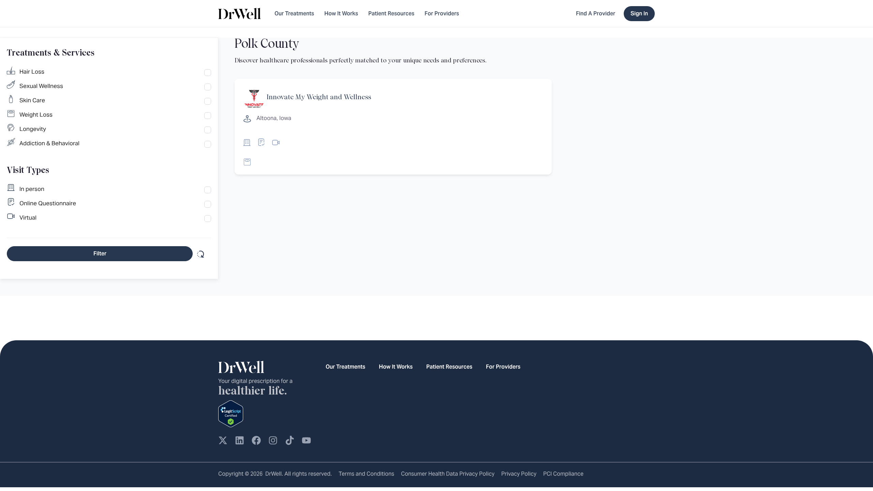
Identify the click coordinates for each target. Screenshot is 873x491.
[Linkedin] (239, 440)
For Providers (442, 13)
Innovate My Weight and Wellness (319, 97)
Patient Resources (391, 13)
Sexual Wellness (41, 86)
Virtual (27, 217)
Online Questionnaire (47, 203)
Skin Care (32, 100)
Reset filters (200, 254)
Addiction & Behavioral (49, 143)
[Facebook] (256, 440)
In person (31, 189)
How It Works (341, 13)
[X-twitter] (222, 440)
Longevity (32, 129)
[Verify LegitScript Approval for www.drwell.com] (230, 413)
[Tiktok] (289, 440)
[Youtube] (306, 440)
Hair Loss (31, 71)
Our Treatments (294, 13)
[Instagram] (273, 440)
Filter (99, 253)
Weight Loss (36, 114)
